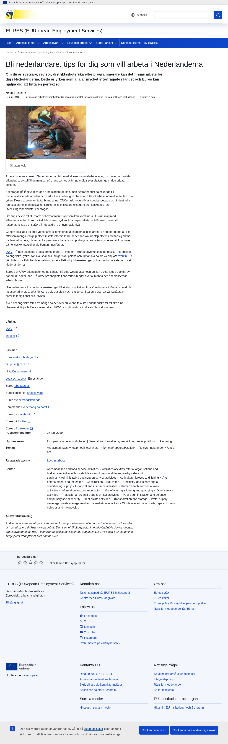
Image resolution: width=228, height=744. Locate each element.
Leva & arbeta (56, 460)
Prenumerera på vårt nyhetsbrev (100, 643)
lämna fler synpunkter (70, 563)
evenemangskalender (27, 399)
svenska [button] (142, 14)
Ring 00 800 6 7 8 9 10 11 (96, 673)
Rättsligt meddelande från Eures (174, 608)
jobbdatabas (22, 385)
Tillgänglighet (14, 602)
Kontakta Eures (131, 42)
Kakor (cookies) (164, 689)
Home (9, 52)
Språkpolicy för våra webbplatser (174, 673)
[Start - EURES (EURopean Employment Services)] (24, 14)
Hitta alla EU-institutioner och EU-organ (179, 707)
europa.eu (32, 675)
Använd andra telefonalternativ (99, 679)
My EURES (151, 42)
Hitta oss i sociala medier (96, 707)
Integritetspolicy (164, 679)
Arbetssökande (25, 42)
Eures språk (161, 592)
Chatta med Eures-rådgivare (97, 598)
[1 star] (19, 562)
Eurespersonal (21, 371)
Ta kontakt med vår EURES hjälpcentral (105, 592)
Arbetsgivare (51, 42)
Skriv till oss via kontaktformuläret (101, 684)
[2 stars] (22, 562)
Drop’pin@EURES (18, 364)
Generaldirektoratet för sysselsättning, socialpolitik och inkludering (130, 441)
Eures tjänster (104, 42)
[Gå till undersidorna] (39, 43)
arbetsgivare (35, 392)
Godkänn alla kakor (154, 730)
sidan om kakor (93, 728)
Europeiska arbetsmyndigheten (66, 441)
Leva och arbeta (77, 42)
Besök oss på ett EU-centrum (98, 689)
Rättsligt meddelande (167, 684)
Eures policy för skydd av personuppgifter (180, 603)
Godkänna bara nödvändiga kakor (194, 730)
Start (10, 42)
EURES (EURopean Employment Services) (40, 584)
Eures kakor (161, 598)
